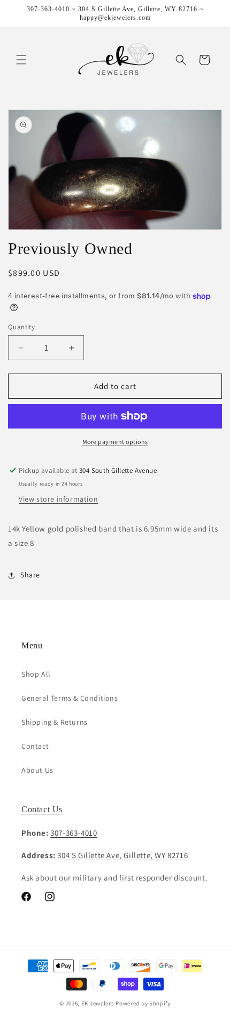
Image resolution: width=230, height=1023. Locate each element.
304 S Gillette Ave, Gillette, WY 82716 (122, 855)
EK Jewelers (97, 1003)
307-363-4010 (73, 833)
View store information (58, 499)
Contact (35, 746)
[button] (21, 60)
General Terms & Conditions (69, 698)
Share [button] (30, 575)
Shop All (36, 674)
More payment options (115, 442)
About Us (37, 770)
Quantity (21, 326)
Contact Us (42, 809)
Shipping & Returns (54, 722)
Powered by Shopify (143, 1003)
